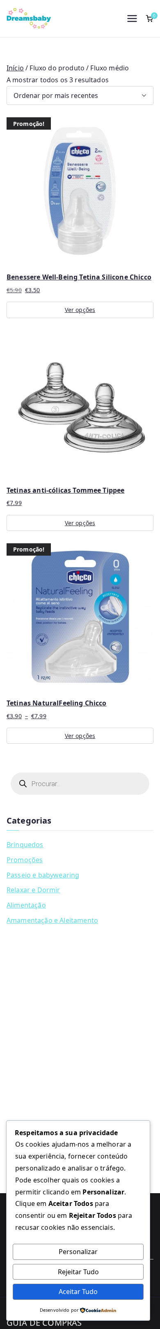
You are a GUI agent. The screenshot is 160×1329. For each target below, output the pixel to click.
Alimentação (26, 905)
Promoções (25, 859)
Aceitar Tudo (78, 1291)
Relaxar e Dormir (33, 889)
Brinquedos (25, 844)
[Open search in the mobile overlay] (80, 783)
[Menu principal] (132, 18)
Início (15, 67)
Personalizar (78, 1251)
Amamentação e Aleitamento (52, 920)
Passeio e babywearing (43, 875)
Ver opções (80, 310)
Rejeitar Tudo (78, 1271)
